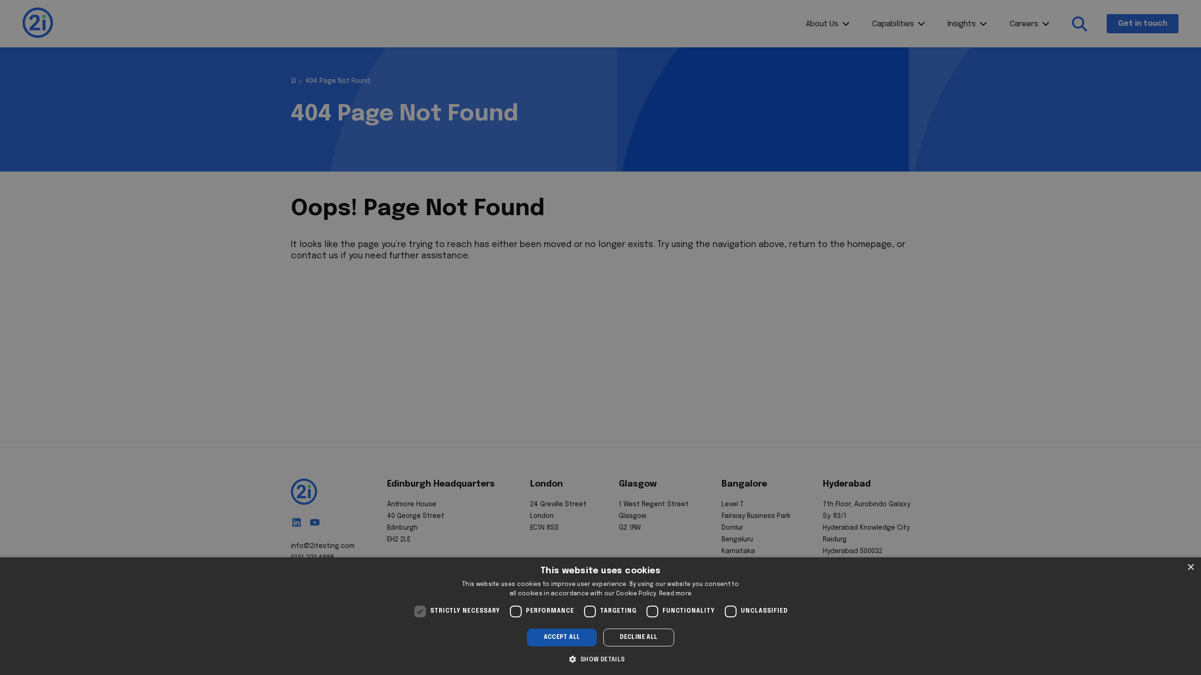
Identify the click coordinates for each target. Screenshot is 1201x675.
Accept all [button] (562, 637)
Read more (675, 594)
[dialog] (600, 616)
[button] (600, 658)
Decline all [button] (638, 637)
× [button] (1190, 567)
